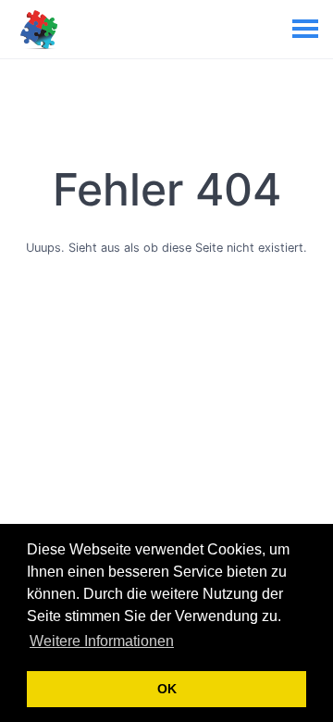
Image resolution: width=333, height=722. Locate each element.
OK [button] (167, 688)
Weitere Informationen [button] (102, 641)
